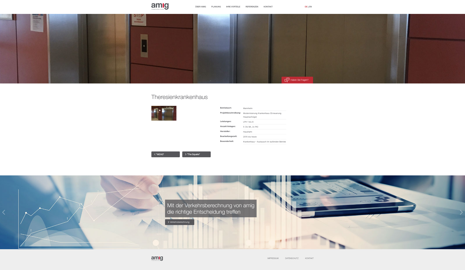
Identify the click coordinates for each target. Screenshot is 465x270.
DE (306, 7)
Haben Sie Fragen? (300, 80)
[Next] (461, 212)
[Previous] (3, 212)
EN (310, 7)
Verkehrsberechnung (179, 222)
